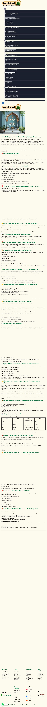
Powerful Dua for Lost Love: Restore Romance (10, 32)
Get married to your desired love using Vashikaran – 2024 (12, 92)
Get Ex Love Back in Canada (8, 81)
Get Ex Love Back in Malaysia (8, 78)
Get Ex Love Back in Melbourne (9, 77)
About (5, 8)
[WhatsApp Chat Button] (2, 704)
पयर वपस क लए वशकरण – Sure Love (9, 22)
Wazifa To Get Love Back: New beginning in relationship (12, 10)
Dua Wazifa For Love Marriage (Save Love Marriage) (11, 13)
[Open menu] (3, 103)
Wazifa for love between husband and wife (10, 17)
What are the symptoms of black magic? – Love (11, 55)
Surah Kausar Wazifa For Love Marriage (10, 46)
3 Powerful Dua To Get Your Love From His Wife (11, 64)
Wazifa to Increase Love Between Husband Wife (11, 59)
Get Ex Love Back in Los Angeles (9, 73)
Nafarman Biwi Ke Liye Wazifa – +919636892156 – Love (12, 19)
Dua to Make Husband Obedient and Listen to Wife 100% (12, 63)
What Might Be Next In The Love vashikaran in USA (11, 96)
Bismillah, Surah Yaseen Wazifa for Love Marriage (11, 42)
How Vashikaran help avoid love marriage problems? (11, 91)
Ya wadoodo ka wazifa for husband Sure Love (10, 51)
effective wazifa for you (13, 369)
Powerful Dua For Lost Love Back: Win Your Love (11, 28)
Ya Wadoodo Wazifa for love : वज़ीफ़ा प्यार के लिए (10, 49)
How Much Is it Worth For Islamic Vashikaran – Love (11, 95)
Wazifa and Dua (26, 139)
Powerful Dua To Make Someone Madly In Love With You (12, 27)
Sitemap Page (6, 100)
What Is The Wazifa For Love (8, 23)
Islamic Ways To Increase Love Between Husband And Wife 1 (12, 60)
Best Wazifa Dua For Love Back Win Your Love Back (11, 14)
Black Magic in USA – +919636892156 (9, 54)
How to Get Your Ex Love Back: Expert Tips (10, 72)
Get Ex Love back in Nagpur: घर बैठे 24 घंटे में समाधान (11, 69)
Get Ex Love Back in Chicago (8, 74)
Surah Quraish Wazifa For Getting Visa (9, 41)
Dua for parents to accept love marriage (10, 36)
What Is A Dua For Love (8, 37)
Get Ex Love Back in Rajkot (8, 82)
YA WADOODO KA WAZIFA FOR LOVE (9, 50)
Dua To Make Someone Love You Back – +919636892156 (12, 35)
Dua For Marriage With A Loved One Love (10, 31)
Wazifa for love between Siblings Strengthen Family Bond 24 (12, 18)
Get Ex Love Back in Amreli (8, 83)
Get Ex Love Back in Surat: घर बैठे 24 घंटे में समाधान (10, 86)
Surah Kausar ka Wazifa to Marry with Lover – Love (11, 45)
